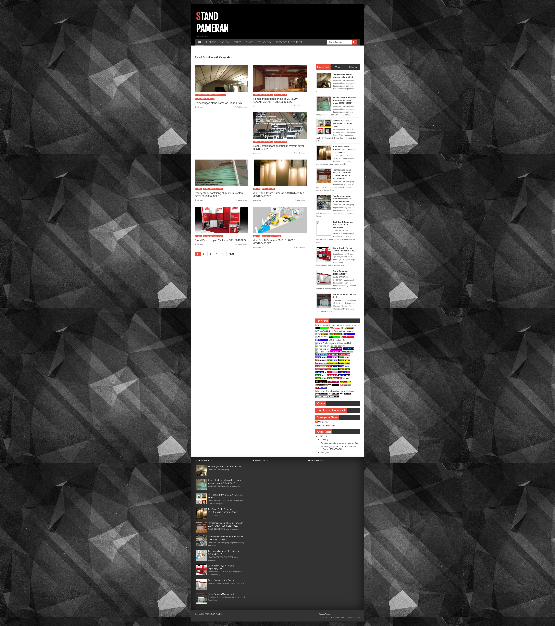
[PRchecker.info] (337, 340)
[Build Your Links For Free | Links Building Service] (333, 394)
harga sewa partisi (263, 95)
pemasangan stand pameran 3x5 (210, 95)
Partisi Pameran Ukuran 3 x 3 (221, 594)
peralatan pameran (204, 99)
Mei (323, 452)
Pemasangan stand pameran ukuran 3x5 (218, 103)
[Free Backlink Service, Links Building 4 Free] (333, 397)
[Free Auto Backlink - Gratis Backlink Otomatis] (337, 325)
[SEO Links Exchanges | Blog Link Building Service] (321, 394)
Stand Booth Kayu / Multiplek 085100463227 (220, 240)
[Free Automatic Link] (336, 349)
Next (231, 254)
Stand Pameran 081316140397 (222, 580)
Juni (323, 439)
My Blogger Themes (352, 617)
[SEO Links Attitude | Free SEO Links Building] (333, 385)
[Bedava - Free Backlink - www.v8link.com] (335, 391)
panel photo (281, 95)
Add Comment (242, 107)
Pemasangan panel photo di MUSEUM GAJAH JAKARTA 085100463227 (275, 100)
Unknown (323, 422)
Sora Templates (334, 617)
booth (198, 189)
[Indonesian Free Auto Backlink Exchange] (345, 382)
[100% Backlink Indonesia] (321, 382)
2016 (321, 436)
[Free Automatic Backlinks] (321, 328)
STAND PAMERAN (216, 614)
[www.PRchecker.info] (325, 343)
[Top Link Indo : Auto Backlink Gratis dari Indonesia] (321, 385)
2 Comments (301, 200)
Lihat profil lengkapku (325, 426)
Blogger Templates (326, 614)
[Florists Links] (322, 352)
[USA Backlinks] (345, 385)
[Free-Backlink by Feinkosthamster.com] (334, 331)
